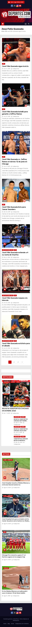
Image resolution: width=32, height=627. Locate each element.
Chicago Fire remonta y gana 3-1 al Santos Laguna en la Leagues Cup (14, 556)
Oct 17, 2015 (7, 68)
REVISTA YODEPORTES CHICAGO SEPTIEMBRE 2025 (21, 420)
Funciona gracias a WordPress (11, 619)
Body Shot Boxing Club (7, 250)
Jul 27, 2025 (19, 432)
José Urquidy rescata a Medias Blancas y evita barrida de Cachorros (16, 484)
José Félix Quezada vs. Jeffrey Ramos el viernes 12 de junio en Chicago (14, 161)
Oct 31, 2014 (7, 302)
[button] (29, 24)
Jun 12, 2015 (7, 116)
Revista (18, 382)
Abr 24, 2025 (19, 442)
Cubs (5, 459)
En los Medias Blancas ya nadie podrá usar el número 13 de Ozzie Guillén (14, 592)
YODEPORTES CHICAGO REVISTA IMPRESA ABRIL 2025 (21, 440)
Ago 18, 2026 (7, 523)
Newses (25, 619)
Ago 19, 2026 (7, 487)
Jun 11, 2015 (7, 166)
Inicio (3, 31)
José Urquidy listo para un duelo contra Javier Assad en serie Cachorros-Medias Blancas (16, 521)
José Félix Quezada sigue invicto (15, 66)
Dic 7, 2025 (7, 413)
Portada (13, 382)
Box (3, 63)
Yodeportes (15, 68)
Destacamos (6, 382)
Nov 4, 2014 (7, 257)
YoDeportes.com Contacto (22, 623)
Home (4, 623)
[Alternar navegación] (25, 24)
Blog (9, 623)
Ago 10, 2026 (7, 559)
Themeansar (16, 620)
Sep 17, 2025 (19, 422)
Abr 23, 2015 (7, 212)
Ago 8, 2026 (7, 596)
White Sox (10, 459)
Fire (4, 532)
